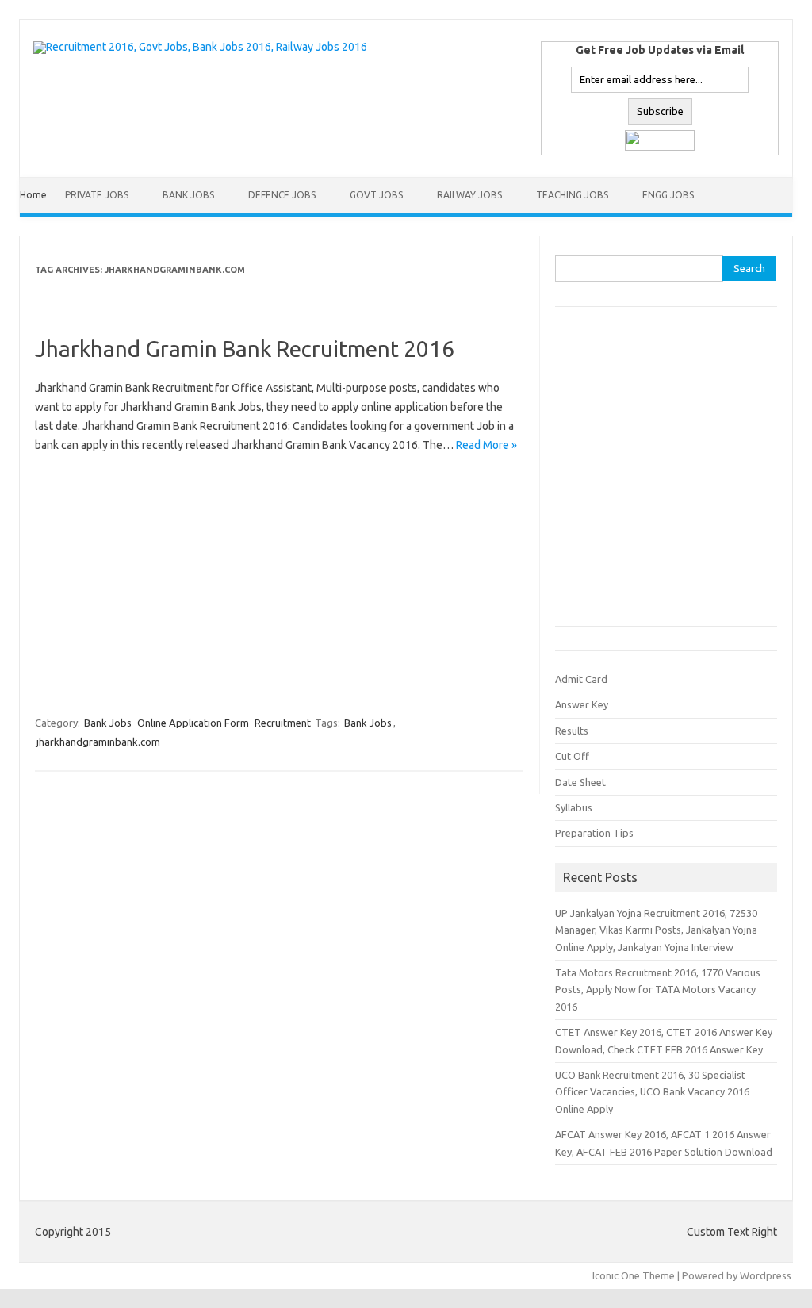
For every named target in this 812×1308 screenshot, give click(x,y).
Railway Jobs (469, 195)
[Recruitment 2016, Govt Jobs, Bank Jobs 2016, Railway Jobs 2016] (200, 46)
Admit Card (581, 679)
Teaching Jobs (572, 195)
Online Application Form (193, 722)
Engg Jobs (668, 195)
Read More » (486, 445)
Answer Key (581, 704)
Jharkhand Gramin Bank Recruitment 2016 (244, 348)
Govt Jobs (376, 195)
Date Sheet (580, 782)
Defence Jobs (282, 195)
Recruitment (283, 722)
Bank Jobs (188, 195)
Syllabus (573, 807)
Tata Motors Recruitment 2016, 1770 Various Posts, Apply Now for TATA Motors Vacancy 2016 (657, 989)
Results (571, 730)
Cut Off (572, 755)
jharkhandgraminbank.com (98, 741)
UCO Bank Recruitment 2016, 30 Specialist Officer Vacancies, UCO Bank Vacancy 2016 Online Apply (652, 1091)
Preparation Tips (594, 832)
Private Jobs (96, 195)
